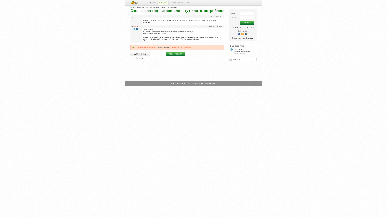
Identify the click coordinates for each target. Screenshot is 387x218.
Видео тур (139, 58)
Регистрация (249, 27)
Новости (153, 3)
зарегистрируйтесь (164, 47)
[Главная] (135, 3)
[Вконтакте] (239, 34)
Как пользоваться (177, 3)
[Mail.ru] (246, 34)
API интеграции (210, 83)
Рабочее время (239, 49)
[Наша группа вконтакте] (137, 29)
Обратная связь (197, 83)
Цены (188, 3)
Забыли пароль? (237, 27)
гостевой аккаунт (247, 38)
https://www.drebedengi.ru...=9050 (154, 34)
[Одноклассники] (242, 34)
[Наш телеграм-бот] (134, 29)
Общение (133, 7)
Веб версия (140, 7)
